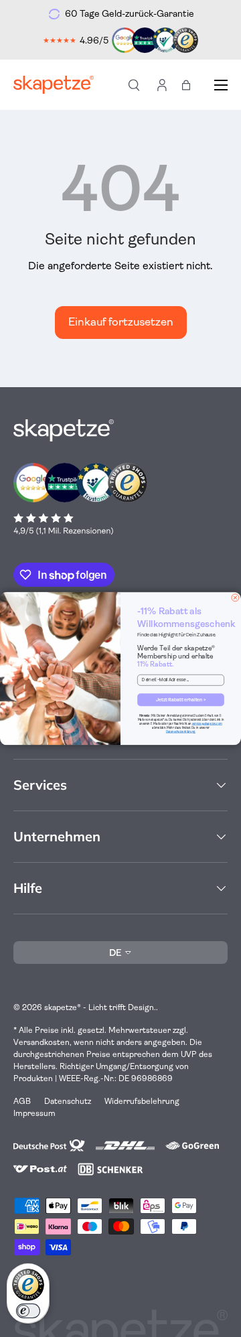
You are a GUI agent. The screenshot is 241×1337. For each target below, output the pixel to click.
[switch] (28, 1311)
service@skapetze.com (207, 723)
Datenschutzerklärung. (180, 731)
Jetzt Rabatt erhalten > (181, 700)
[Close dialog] (235, 598)
